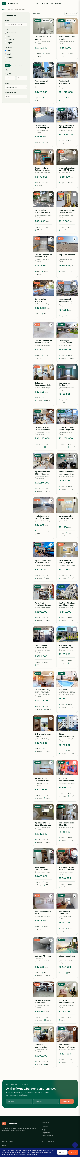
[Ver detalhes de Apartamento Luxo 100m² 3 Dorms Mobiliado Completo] (43, 474)
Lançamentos (56, 3)
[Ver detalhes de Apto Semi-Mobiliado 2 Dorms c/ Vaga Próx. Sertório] (43, 604)
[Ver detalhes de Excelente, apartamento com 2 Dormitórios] (67, 692)
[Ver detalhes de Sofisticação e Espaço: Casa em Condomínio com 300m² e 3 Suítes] (67, 342)
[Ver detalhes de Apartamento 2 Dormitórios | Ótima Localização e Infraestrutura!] (67, 647)
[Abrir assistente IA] (75, 1145)
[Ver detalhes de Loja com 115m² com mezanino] (43, 958)
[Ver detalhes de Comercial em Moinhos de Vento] (43, 212)
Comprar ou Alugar (41, 3)
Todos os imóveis (47, 1135)
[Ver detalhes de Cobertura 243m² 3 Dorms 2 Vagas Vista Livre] (67, 429)
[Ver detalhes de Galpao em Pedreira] (67, 257)
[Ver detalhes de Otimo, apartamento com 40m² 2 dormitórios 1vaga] (67, 736)
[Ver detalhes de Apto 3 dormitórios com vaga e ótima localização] (67, 474)
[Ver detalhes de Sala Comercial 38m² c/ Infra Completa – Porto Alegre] (67, 518)
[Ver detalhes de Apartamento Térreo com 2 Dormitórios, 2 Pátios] (67, 914)
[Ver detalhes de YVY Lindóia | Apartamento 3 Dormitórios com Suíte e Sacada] (67, 83)
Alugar (44, 1129)
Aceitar (73, 1152)
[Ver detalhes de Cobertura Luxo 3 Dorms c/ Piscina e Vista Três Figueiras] (43, 429)
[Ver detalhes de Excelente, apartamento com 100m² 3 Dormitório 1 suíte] (67, 1002)
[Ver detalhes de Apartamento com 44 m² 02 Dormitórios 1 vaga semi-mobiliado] (67, 825)
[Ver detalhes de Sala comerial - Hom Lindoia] (43, 39)
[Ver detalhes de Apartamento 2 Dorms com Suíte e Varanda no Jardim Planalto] (67, 1047)
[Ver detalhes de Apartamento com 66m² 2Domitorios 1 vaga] (43, 825)
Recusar (62, 1152)
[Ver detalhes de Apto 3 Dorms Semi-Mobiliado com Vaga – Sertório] (43, 562)
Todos (7, 65)
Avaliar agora (66, 1101)
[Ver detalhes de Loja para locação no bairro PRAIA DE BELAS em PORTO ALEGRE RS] (43, 257)
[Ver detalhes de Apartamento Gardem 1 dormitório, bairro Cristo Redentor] (67, 385)
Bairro (7, 83)
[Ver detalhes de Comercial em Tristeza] (43, 299)
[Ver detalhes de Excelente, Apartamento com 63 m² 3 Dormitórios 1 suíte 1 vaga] (67, 781)
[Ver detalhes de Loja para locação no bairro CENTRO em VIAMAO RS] (67, 169)
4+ (7, 69)
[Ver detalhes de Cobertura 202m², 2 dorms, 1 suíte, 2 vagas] (43, 692)
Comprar (45, 1127)
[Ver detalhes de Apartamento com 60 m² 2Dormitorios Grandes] (67, 869)
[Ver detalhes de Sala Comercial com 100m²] (43, 914)
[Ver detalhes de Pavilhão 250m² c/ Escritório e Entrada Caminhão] (43, 518)
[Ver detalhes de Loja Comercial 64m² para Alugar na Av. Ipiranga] (67, 299)
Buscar (7, 20)
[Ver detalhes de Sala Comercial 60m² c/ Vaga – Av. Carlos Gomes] (67, 562)
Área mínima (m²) (10, 92)
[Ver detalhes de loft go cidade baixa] (67, 958)
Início (4, 9)
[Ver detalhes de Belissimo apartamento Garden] (43, 1047)
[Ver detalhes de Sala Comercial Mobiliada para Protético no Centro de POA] (43, 647)
